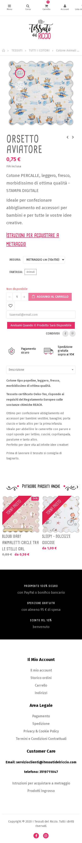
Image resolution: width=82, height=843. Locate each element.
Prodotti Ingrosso (41, 791)
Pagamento (41, 716)
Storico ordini (41, 678)
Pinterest (72, 334)
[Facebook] (36, 835)
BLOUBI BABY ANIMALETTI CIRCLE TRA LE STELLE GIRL (20, 542)
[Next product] (73, 137)
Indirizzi (41, 693)
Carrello (41, 685)
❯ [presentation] (77, 486)
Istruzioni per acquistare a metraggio (41, 783)
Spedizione (41, 724)
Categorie (9, 7)
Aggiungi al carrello (52, 297)
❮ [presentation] (71, 486)
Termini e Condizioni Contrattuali (41, 739)
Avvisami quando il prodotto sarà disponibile (41, 325)
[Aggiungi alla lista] (10, 306)
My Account (65, 7)
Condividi (65, 334)
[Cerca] (28, 7)
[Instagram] (46, 835)
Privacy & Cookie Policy (41, 731)
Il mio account (41, 670)
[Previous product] (67, 137)
